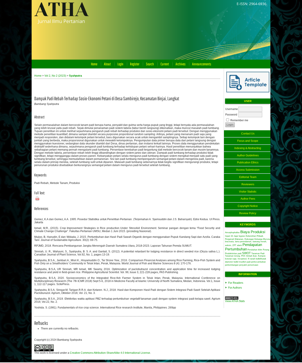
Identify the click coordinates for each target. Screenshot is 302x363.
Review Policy (247, 213)
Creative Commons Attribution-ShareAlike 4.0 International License (110, 352)
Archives (180, 64)
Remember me (239, 120)
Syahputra (75, 75)
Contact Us (247, 133)
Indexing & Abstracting (247, 148)
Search (150, 64)
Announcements (201, 64)
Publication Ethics (247, 162)
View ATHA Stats (235, 301)
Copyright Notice (248, 206)
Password (231, 114)
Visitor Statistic (247, 191)
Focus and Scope (247, 140)
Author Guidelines (248, 155)
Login (120, 64)
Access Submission (248, 169)
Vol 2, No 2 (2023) (55, 75)
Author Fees (248, 198)
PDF (36, 197)
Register (134, 64)
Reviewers (247, 184)
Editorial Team (247, 177)
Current (165, 64)
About (107, 64)
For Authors (235, 287)
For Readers (235, 282)
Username (231, 109)
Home (94, 64)
